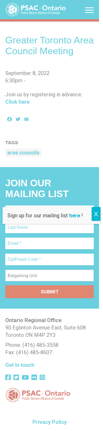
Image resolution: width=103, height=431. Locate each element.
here (74, 215)
